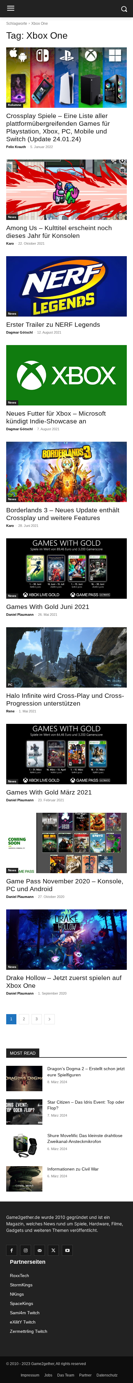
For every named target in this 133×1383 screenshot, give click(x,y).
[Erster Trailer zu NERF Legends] (66, 286)
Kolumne (14, 105)
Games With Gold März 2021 (49, 792)
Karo (10, 243)
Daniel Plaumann (20, 614)
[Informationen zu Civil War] (24, 1179)
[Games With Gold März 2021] (66, 754)
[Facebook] (11, 1250)
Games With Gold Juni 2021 (47, 606)
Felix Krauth (16, 147)
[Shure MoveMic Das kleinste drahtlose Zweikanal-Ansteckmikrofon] (24, 1145)
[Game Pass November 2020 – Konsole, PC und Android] (66, 843)
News (12, 217)
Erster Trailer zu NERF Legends (53, 324)
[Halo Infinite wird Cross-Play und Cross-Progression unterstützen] (66, 657)
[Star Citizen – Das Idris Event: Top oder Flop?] (24, 1112)
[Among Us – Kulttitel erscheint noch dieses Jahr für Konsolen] (66, 190)
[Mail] (39, 1250)
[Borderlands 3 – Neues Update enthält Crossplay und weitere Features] (66, 472)
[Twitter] (53, 1250)
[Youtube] (67, 1250)
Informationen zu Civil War (73, 1168)
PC (10, 684)
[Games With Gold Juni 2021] (66, 568)
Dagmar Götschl (19, 332)
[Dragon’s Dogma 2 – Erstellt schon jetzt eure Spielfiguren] (24, 1078)
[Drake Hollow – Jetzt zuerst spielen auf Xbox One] (66, 939)
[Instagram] (25, 1250)
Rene (10, 711)
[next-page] (49, 1019)
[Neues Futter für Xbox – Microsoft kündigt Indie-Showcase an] (66, 375)
